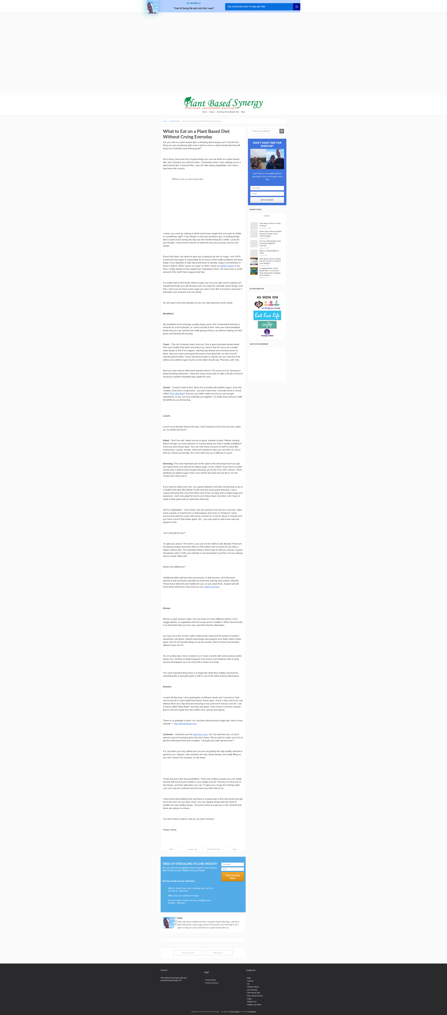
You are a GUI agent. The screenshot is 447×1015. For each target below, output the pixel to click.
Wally (171, 849)
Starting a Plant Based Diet (228, 112)
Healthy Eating (253, 987)
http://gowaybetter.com (185, 723)
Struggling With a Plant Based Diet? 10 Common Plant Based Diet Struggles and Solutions (270, 271)
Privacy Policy (210, 980)
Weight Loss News (254, 1004)
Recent (267, 216)
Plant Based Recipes (255, 996)
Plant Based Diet (174, 121)
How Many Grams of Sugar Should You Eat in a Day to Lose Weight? (270, 261)
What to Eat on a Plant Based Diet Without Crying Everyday (201, 121)
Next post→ (218, 953)
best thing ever (200, 734)
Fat (248, 984)
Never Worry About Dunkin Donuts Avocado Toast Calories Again (270, 233)
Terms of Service (211, 983)
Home (204, 112)
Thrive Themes (235, 1012)
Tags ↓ (235, 849)
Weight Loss (252, 1001)
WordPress (252, 1012)
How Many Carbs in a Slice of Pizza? (270, 224)
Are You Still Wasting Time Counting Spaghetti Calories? (270, 243)
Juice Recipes (252, 990)
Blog (243, 112)
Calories (250, 981)
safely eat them (211, 587)
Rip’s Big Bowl (177, 393)
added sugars (227, 266)
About (212, 112)
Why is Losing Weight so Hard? (269, 252)
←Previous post (188, 953)
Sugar (249, 999)
